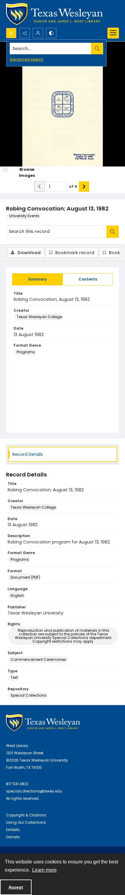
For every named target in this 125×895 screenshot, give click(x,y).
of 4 (73, 186)
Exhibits (13, 829)
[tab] (37, 279)
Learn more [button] (44, 870)
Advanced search (26, 59)
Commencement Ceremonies (38, 659)
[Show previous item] (39, 186)
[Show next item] (84, 186)
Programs (26, 352)
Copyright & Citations (26, 815)
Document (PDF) (25, 577)
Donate (12, 836)
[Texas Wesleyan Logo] (54, 14)
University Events (24, 215)
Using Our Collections (26, 822)
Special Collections (28, 695)
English (17, 595)
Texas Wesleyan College (39, 316)
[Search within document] (112, 232)
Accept (15, 887)
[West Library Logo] (43, 722)
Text (14, 677)
